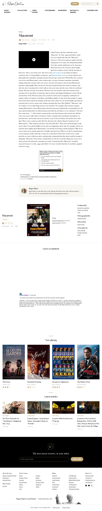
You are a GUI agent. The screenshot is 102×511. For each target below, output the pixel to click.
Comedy (21, 480)
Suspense (38, 484)
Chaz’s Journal (56, 478)
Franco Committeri (82, 210)
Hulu (20, 489)
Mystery (38, 475)
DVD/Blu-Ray (72, 475)
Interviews (62, 10)
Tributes (54, 489)
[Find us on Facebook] (86, 485)
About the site (89, 475)
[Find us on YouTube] (89, 485)
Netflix (37, 478)
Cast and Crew (7, 480)
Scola (78, 235)
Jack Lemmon (57, 73)
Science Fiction (40, 482)
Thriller (37, 487)
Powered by (23, 179)
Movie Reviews (7, 11)
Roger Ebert (23, 44)
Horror (21, 487)
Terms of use (56, 507)
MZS (53, 482)
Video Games (72, 478)
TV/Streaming (50, 10)
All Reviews (6, 478)
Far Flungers (55, 484)
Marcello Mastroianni (59, 75)
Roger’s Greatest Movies (9, 475)
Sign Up (5, 486)
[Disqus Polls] (51, 272)
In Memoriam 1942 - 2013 (45, 498)
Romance (38, 480)
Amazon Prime (23, 478)
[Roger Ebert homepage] (13, 4)
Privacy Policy (66, 507)
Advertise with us (90, 480)
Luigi (78, 212)
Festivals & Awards (74, 11)
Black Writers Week (74, 480)
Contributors (92, 10)
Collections (22, 10)
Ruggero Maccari (82, 232)
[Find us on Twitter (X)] (92, 485)
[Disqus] (51, 312)
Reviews (21, 31)
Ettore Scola (80, 224)
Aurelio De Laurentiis (83, 208)
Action (21, 475)
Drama (34, 40)
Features (71, 482)
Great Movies (35, 11)
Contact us (88, 478)
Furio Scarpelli (81, 230)
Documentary (23, 482)
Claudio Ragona (81, 218)
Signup (74, 3)
